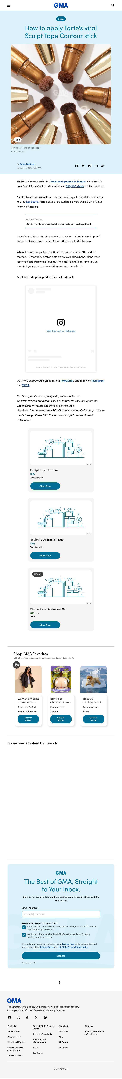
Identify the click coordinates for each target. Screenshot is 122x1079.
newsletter (67, 380)
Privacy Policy (47, 946)
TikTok (25, 385)
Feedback (38, 1052)
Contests (11, 1025)
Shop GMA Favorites (31, 653)
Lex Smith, (32, 202)
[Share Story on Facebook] (76, 166)
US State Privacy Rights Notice (73, 946)
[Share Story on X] (83, 166)
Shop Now (28, 719)
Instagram (98, 380)
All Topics (63, 1047)
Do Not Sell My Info (16, 1042)
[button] (8, 5)
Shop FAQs (64, 1025)
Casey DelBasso (27, 163)
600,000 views (75, 186)
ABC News (64, 1031)
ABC (61, 1036)
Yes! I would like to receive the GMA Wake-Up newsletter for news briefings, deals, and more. (58, 936)
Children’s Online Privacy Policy (15, 1049)
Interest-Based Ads (42, 1033)
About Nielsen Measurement (39, 1041)
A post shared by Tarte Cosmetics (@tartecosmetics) (61, 367)
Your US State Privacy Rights (43, 1027)
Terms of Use (68, 943)
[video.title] (61, 94)
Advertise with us (15, 1055)
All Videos (63, 1042)
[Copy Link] (102, 166)
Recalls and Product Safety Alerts (94, 1032)
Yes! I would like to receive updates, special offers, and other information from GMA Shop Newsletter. (61, 928)
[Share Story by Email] (96, 166)
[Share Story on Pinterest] (89, 166)
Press (35, 1047)
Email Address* (30, 907)
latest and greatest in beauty (68, 181)
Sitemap (89, 1025)
